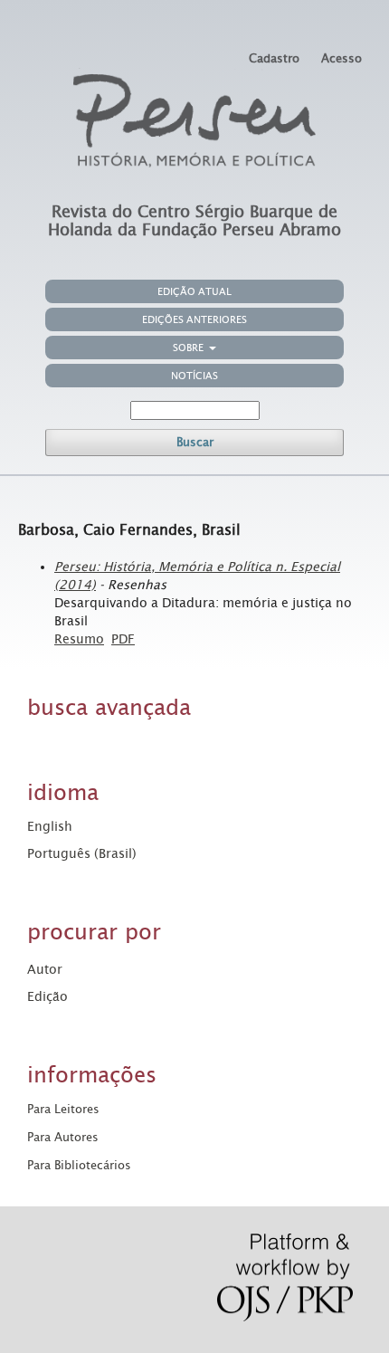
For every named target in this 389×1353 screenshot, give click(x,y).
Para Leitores (63, 1109)
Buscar (194, 442)
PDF (123, 639)
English (49, 826)
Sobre (189, 348)
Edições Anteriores (194, 320)
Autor (44, 969)
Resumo (79, 639)
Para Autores (63, 1137)
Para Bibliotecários (79, 1165)
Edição (47, 996)
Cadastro (274, 58)
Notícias (194, 376)
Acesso (341, 58)
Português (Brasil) (82, 853)
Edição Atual (194, 292)
